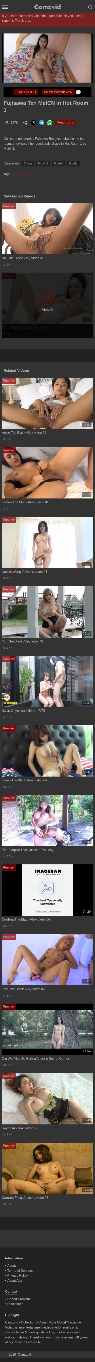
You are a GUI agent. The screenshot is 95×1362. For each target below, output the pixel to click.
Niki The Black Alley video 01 (23, 258)
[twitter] (33, 122)
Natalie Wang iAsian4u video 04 (24, 572)
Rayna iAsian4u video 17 (20, 1128)
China (28, 163)
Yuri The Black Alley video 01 (23, 641)
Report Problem (18, 1299)
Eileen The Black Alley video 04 (24, 780)
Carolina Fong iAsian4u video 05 (25, 1198)
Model (58, 163)
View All (47, 309)
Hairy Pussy (21, 174)
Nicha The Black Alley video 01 (24, 327)
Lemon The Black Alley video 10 (25, 502)
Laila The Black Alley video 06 (23, 989)
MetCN (43, 163)
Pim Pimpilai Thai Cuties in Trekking (27, 850)
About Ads (14, 1280)
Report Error (66, 122)
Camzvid (24, 1354)
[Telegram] (41, 122)
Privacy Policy (17, 1275)
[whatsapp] (49, 122)
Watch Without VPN (58, 92)
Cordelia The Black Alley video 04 (26, 919)
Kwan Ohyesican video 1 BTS (23, 710)
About (11, 1265)
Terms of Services (20, 1270)
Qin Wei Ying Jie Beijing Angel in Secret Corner (35, 1058)
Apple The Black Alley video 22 (24, 432)
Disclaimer (15, 1304)
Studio (73, 163)
